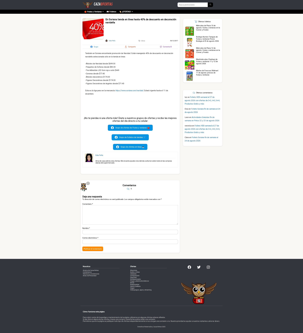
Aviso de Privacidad (89, 276)
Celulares (133, 274)
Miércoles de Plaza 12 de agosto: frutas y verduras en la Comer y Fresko (208, 50)
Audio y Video (135, 272)
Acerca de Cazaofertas (91, 270)
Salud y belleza (135, 286)
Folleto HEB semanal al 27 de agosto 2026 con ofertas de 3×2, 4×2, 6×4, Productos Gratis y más (202, 100)
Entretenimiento (135, 279)
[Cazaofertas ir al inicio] (97, 3)
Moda (132, 283)
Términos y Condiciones (91, 274)
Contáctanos (87, 272)
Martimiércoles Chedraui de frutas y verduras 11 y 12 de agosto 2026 (207, 61)
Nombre (86, 228)
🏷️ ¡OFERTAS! (125, 12)
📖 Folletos (111, 12)
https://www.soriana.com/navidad (129, 90)
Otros (143, 41)
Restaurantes (134, 284)
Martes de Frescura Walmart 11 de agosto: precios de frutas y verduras (207, 73)
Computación (134, 276)
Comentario (87, 204)
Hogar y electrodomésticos (139, 281)
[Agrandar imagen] (93, 19)
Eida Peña (99, 155)
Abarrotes (133, 270)
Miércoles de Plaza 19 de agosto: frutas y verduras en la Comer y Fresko (208, 28)
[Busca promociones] (210, 4)
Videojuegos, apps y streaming (141, 290)
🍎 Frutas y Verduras (93, 12)
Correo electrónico (90, 238)
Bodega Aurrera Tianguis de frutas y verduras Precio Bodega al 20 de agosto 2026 (207, 39)
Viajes (132, 288)
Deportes (133, 277)
